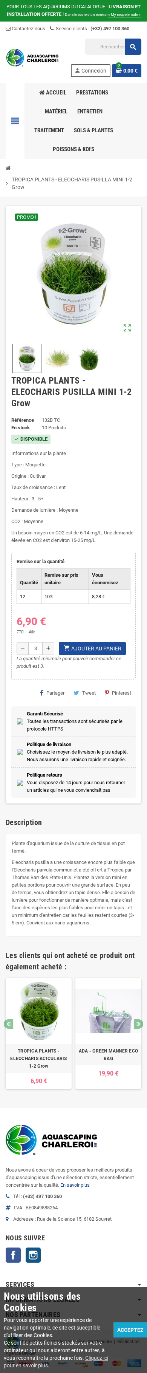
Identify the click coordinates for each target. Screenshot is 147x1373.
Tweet (89, 693)
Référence (22, 420)
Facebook (13, 1255)
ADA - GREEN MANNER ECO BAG (108, 1054)
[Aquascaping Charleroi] (33, 57)
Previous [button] (8, 1024)
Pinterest (121, 693)
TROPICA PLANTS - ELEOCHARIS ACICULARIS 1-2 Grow (38, 1058)
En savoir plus (75, 1185)
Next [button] (138, 1024)
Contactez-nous (28, 28)
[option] (39, 1033)
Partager (55, 693)
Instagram (33, 1255)
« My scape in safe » (124, 14)
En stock (20, 427)
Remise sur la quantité (40, 561)
